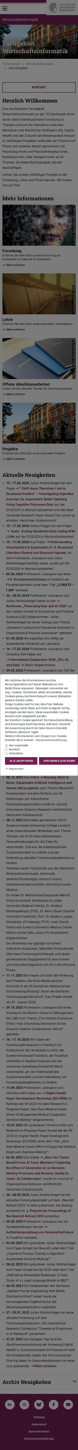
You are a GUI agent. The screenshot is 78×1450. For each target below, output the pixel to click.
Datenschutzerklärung (52, 740)
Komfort (14, 749)
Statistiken (16, 753)
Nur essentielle (18, 745)
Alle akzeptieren (21, 761)
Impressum (16, 768)
